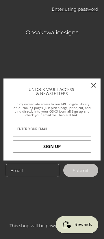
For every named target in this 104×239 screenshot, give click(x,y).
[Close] (94, 85)
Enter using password (75, 9)
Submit (81, 170)
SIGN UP (52, 147)
